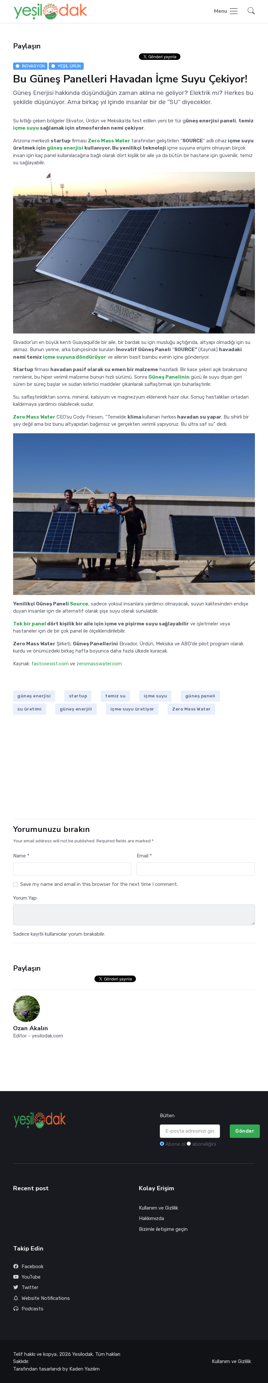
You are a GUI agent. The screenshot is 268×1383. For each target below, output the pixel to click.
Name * (21, 856)
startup (78, 695)
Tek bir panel (30, 624)
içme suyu (26, 128)
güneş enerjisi (65, 148)
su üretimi (29, 709)
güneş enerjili (76, 709)
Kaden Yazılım (84, 1369)
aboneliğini (204, 1144)
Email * (144, 856)
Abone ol (175, 1144)
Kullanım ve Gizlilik (158, 1208)
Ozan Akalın (30, 1028)
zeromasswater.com (99, 664)
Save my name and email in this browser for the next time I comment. (99, 884)
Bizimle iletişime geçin (163, 1229)
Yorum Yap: (25, 898)
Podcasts (32, 1309)
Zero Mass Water (191, 709)
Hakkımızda (151, 1218)
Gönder (244, 1131)
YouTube (31, 1277)
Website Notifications (46, 1298)
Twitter (30, 1287)
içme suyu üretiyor (132, 709)
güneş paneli (200, 695)
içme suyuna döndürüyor (74, 357)
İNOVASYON (33, 65)
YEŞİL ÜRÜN (69, 65)
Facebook (32, 1266)
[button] (249, 11)
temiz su (115, 695)
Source (79, 604)
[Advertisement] (134, 768)
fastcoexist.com (50, 664)
